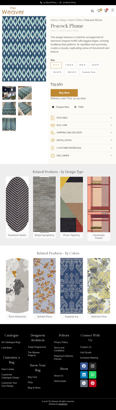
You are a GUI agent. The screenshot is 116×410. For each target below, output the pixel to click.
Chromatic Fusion (99, 236)
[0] (99, 10)
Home (54, 20)
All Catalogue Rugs (11, 342)
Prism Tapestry (71, 235)
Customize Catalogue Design (10, 376)
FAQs (81, 107)
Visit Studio (85, 352)
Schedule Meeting (89, 358)
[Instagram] (92, 366)
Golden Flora (44, 316)
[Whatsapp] (92, 375)
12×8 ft (95, 65)
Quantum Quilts (17, 235)
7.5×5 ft (69, 65)
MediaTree (63, 404)
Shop (63, 20)
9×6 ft (82, 65)
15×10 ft (57, 72)
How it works (8, 369)
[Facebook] (84, 366)
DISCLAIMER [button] (63, 155)
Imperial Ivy (71, 316)
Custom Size (88, 72)
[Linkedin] (84, 375)
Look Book (7, 347)
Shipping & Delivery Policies (63, 357)
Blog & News (34, 388)
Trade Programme (37, 347)
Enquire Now (62, 107)
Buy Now (64, 92)
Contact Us (85, 347)
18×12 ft (72, 72)
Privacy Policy (61, 342)
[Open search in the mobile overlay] (92, 10)
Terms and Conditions (59, 349)
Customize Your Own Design (9, 384)
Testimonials (60, 381)
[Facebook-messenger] (84, 383)
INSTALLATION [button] (64, 140)
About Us (58, 375)
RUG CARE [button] (62, 125)
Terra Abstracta (17, 316)
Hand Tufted (75, 20)
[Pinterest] (92, 383)
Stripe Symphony (44, 235)
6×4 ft (56, 65)
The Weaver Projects (34, 354)
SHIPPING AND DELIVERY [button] (69, 132)
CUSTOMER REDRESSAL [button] (69, 148)
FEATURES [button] (62, 118)
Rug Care (32, 377)
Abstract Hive (99, 316)
